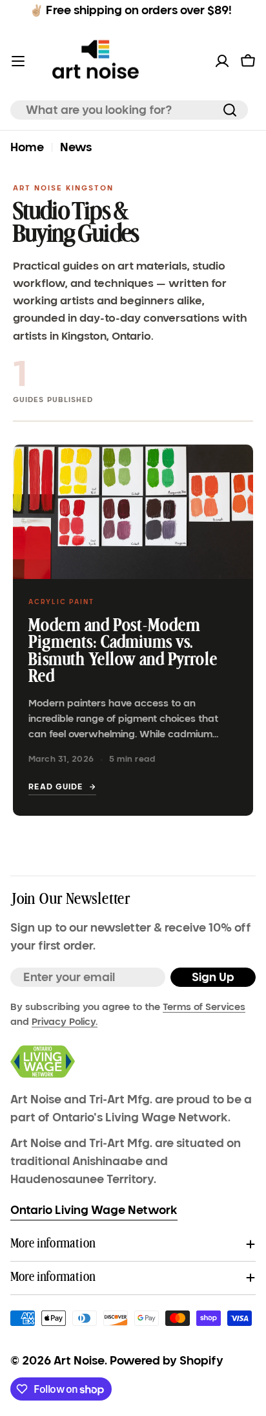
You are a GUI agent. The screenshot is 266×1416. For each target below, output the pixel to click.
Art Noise (79, 1361)
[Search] (230, 110)
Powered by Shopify (166, 1361)
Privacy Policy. (64, 1021)
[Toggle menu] (18, 61)
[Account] (222, 61)
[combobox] (129, 110)
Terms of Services (204, 1007)
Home (27, 147)
